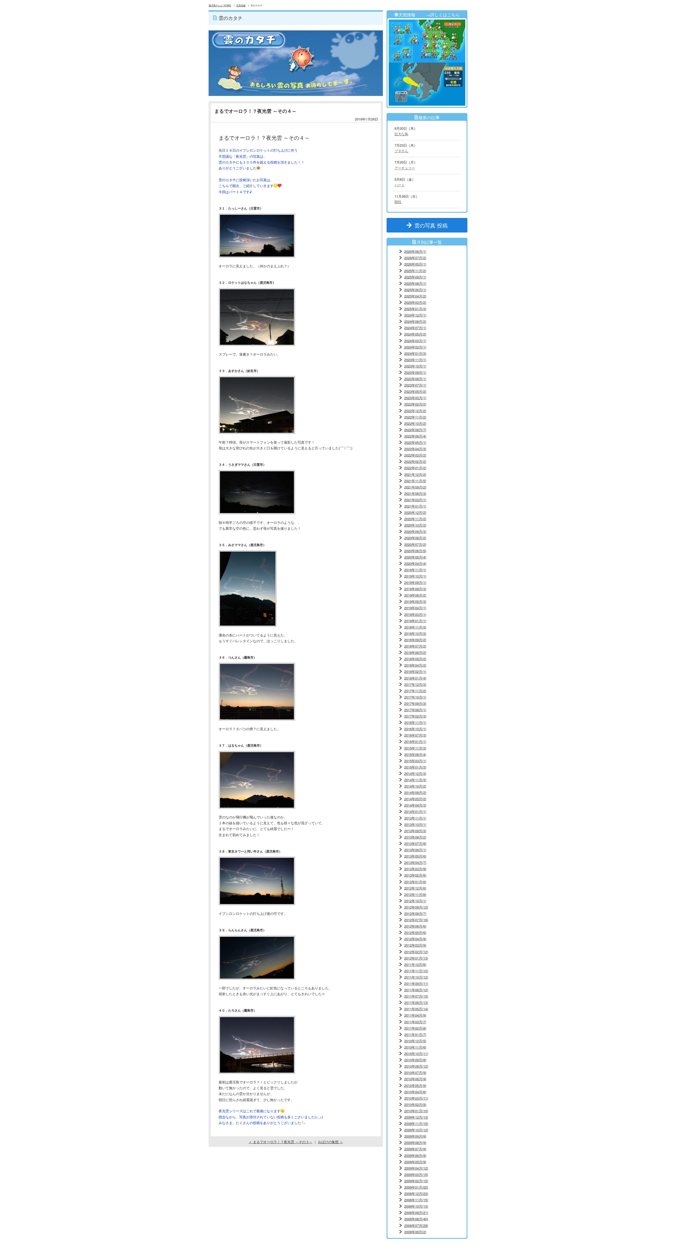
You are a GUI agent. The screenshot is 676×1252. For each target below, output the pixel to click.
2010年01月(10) (416, 1110)
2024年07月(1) (415, 327)
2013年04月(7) (415, 862)
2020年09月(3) (415, 531)
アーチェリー (405, 167)
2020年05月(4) (415, 557)
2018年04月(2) (415, 665)
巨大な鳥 (401, 133)
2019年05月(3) (415, 601)
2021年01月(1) (415, 506)
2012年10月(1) (415, 900)
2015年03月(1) (415, 760)
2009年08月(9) (415, 1142)
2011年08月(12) (416, 989)
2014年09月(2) (415, 792)
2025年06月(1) (415, 289)
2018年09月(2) (415, 639)
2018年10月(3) (415, 633)
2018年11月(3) (415, 627)
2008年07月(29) (416, 1225)
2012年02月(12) (416, 951)
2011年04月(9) (415, 1015)
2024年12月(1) (415, 315)
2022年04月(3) (415, 448)
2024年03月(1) (415, 340)
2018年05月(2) (415, 658)
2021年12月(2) (415, 474)
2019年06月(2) (415, 595)
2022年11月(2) (415, 417)
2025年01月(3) (415, 308)
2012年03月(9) (415, 945)
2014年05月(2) (415, 798)
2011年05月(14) (416, 1008)
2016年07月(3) (415, 735)
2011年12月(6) (415, 964)
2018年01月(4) (415, 678)
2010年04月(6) (415, 1091)
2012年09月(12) (416, 907)
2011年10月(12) (416, 977)
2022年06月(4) (415, 436)
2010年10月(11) (416, 1053)
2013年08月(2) (415, 837)
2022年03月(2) (415, 455)
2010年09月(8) (415, 1059)
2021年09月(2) (415, 487)
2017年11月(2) (415, 690)
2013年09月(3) (415, 830)
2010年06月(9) (415, 1078)
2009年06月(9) (415, 1155)
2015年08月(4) (415, 754)
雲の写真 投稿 (433, 225)
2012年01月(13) (416, 958)
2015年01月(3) (415, 767)
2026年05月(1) (415, 264)
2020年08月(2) (415, 537)
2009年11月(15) (416, 1123)
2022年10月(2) (415, 423)
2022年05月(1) (415, 442)
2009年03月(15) (416, 1174)
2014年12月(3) (415, 773)
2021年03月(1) (415, 499)
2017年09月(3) (415, 703)
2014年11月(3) (415, 779)
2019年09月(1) (415, 582)
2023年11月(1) (415, 359)
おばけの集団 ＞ (330, 1141)
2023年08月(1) (415, 378)
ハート (400, 184)
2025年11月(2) (415, 270)
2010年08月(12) (416, 1066)
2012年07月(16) (416, 919)
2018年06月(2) (415, 652)
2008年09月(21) (416, 1212)
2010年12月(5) (415, 1040)
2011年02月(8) (415, 1028)
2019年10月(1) (415, 576)
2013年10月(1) (415, 824)
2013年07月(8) (415, 843)
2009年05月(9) (415, 1161)
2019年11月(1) (415, 569)
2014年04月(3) (415, 805)
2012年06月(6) (415, 926)
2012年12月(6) (415, 888)
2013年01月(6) (415, 881)
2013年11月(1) (415, 818)
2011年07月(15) (416, 996)
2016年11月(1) (415, 722)
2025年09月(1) (415, 277)
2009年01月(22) (416, 1187)
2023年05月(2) (415, 391)
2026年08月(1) (415, 251)
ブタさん (401, 150)
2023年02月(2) (415, 404)
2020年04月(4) (415, 563)
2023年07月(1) (415, 385)
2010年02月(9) (415, 1104)
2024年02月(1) (415, 347)
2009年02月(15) (416, 1180)
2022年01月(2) (415, 467)
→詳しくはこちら (443, 14)
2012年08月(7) (415, 913)
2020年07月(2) (415, 544)
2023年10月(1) (415, 366)
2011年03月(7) (415, 1021)
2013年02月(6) (415, 875)
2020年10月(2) (415, 525)
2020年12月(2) (415, 512)
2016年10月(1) (415, 728)
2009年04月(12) (416, 1168)
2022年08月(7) (415, 429)
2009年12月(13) (416, 1117)
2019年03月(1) (415, 614)
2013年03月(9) (415, 868)
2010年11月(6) (415, 1047)
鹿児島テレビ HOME (220, 5)
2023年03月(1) (415, 397)
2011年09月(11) (416, 983)
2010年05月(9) (415, 1085)
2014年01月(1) (415, 811)
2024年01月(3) (415, 353)
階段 (398, 201)
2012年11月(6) (415, 894)
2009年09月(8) (415, 1136)
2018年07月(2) (415, 646)
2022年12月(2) (415, 410)
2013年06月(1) (415, 849)
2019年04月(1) (415, 607)
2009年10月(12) (416, 1129)
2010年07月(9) (415, 1072)
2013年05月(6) (415, 856)
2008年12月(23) (416, 1193)
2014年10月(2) (415, 786)
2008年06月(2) (415, 1231)
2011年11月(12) (416, 970)
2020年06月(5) (415, 550)
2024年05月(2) (415, 334)
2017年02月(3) (415, 716)
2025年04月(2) (415, 296)
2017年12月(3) (415, 684)
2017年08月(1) (415, 709)
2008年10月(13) (416, 1206)
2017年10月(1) (415, 697)
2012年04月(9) (415, 938)
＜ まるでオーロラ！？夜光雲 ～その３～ (280, 1141)
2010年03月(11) (416, 1098)
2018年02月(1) (415, 671)
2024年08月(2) (415, 321)
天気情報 (241, 5)
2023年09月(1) (415, 372)
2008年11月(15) (416, 1199)
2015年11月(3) (415, 748)
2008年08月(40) (416, 1218)
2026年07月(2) (415, 257)
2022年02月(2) (415, 461)
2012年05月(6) (415, 932)
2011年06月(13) (416, 1002)
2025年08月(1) (415, 283)
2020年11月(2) (415, 518)
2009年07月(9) (415, 1148)
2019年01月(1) (415, 620)
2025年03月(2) (415, 302)
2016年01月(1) (415, 741)
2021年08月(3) (415, 493)
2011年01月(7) (415, 1034)
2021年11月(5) (415, 480)
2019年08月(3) (415, 588)
